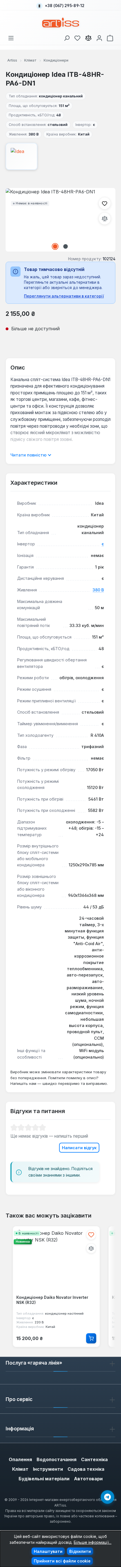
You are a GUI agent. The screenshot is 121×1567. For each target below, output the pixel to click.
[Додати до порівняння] (104, 218)
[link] (77, 37)
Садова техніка (86, 1469)
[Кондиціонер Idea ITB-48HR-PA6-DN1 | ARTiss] (60, 219)
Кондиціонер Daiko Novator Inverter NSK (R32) (52, 1300)
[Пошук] (66, 37)
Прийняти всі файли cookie (62, 1561)
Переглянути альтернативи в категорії (64, 296)
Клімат (20, 1469)
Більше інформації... (92, 1542)
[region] (60, 220)
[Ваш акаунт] (99, 37)
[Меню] (11, 37)
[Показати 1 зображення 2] (55, 246)
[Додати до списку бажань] (104, 203)
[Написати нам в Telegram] (107, 1497)
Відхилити (80, 1551)
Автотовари (88, 1478)
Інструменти (48, 1469)
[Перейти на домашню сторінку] (60, 22)
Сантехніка (94, 1459)
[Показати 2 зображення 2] (65, 246)
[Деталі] (91, 1338)
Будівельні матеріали (44, 1478)
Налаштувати (48, 1551)
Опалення (20, 1459)
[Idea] (60, 156)
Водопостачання (57, 1459)
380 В (98, 589)
